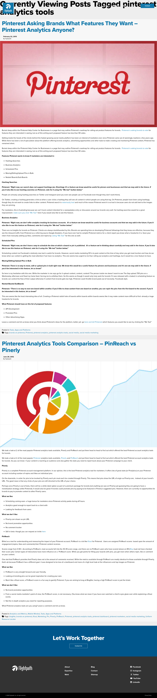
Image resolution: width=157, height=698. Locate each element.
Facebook (136, 667)
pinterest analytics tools (58, 333)
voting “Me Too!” (58, 236)
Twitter (136, 675)
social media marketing (89, 333)
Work (125, 6)
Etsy (131, 549)
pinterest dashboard (101, 616)
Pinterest (29, 333)
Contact (147, 6)
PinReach (74, 458)
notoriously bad (68, 202)
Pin (48, 616)
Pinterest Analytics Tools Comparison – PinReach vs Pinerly (69, 347)
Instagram (136, 671)
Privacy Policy (148, 695)
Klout (90, 541)
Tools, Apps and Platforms (20, 330)
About (105, 6)
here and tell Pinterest (93, 322)
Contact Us (78, 646)
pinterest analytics (41, 333)
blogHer (12, 616)
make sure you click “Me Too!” (25, 213)
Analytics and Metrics (18, 614)
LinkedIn (136, 682)
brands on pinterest (17, 333)
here (44, 532)
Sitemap (94, 675)
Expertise (115, 6)
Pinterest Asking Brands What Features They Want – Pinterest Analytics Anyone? (70, 26)
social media (74, 333)
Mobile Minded (34, 614)
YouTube (136, 678)
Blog (133, 6)
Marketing (42, 616)
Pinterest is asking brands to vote (135, 130)
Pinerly (64, 458)
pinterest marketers (117, 616)
